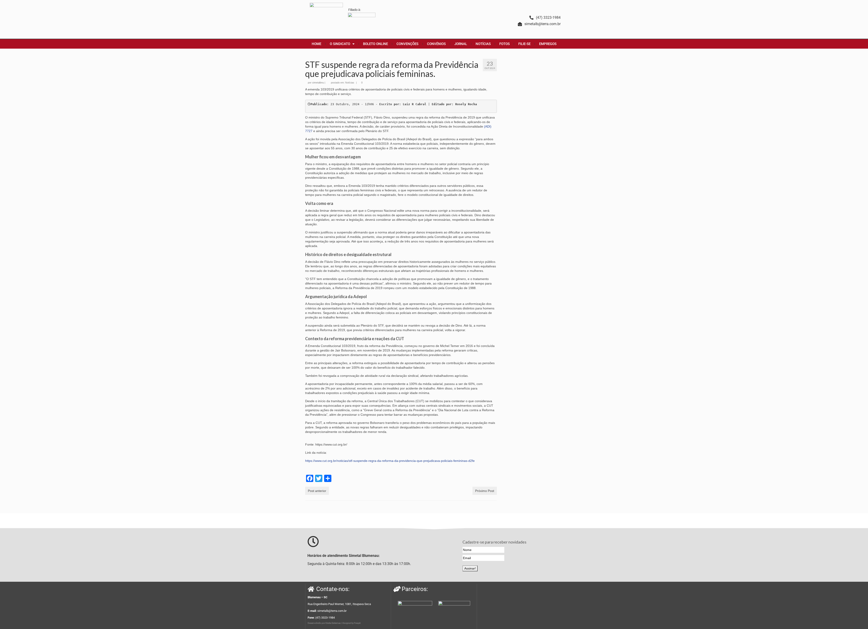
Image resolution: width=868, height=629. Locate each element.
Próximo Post (484, 491)
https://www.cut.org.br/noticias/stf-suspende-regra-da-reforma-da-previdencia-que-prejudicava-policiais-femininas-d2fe (390, 461)
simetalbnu (318, 82)
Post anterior (317, 491)
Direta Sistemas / (334, 623)
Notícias (349, 82)
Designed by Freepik (351, 623)
